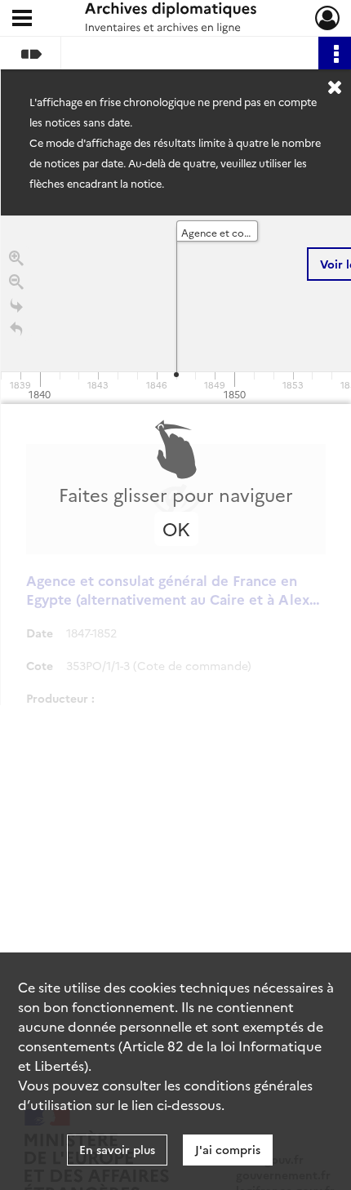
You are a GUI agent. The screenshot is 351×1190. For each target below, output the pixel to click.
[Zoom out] (16, 282)
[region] (176, 460)
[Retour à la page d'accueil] (16, 329)
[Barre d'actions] (334, 53)
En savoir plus (117, 1149)
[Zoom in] (16, 258)
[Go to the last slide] (16, 305)
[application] (176, 309)
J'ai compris (227, 1149)
